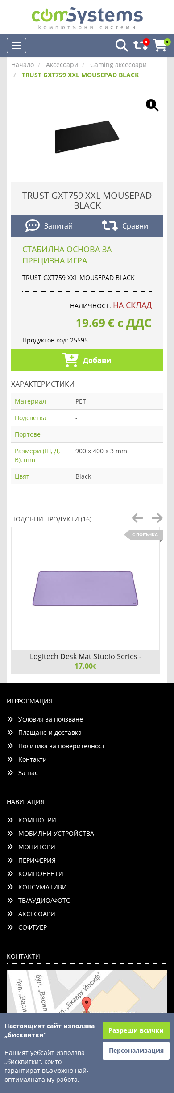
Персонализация (136, 1050)
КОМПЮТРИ (34, 820)
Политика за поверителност (59, 746)
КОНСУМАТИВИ (40, 887)
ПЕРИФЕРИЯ (34, 860)
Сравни (135, 226)
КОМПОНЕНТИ (38, 873)
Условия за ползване (48, 719)
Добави (97, 360)
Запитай (58, 226)
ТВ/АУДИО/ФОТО (42, 900)
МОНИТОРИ (34, 847)
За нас (25, 772)
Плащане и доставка (47, 732)
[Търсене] (119, 45)
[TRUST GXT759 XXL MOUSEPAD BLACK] (87, 136)
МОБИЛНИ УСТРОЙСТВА (53, 833)
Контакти (30, 759)
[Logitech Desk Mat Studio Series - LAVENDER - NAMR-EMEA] (85, 588)
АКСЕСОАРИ (34, 913)
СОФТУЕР (30, 927)
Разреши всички (136, 1030)
